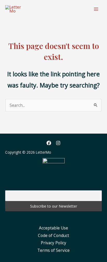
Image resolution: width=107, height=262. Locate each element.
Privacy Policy (53, 243)
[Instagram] (58, 143)
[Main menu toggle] (96, 9)
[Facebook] (48, 143)
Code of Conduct (53, 235)
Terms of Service (53, 250)
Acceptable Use (53, 228)
